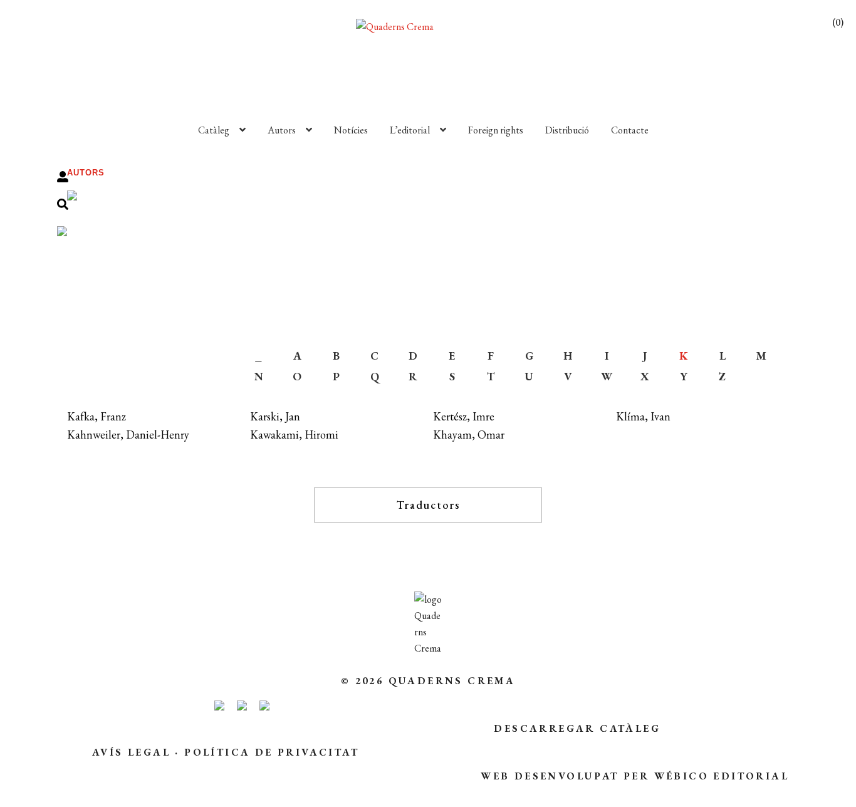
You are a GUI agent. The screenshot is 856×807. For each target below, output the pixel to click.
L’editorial (410, 130)
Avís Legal (131, 752)
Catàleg (213, 130)
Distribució (567, 130)
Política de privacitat (271, 752)
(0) (837, 22)
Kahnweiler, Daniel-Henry (128, 434)
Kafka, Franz (96, 416)
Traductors (428, 504)
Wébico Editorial (721, 776)
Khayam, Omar (468, 434)
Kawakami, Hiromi (294, 434)
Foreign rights (495, 130)
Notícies (351, 130)
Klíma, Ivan (643, 416)
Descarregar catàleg (577, 728)
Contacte (630, 130)
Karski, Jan (275, 416)
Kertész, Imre (463, 416)
